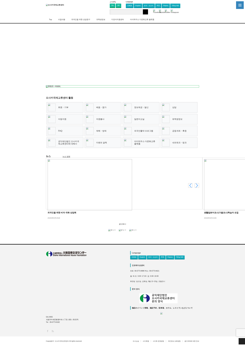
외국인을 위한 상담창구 (80, 19)
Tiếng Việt (175, 6)
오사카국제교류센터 (62, 341)
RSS (52, 331)
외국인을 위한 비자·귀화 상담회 (62, 212)
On (112, 5)
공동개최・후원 (179, 131)
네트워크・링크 (179, 143)
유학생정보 (177, 119)
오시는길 (136, 341)
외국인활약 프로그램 (143, 131)
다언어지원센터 (117, 19)
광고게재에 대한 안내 (192, 341)
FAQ (60, 131)
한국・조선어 (148, 6)
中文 (158, 6)
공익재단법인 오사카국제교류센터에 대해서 (68, 142)
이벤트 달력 (101, 143)
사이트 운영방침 (158, 341)
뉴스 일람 (66, 156)
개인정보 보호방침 (174, 341)
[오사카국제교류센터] (55, 5)
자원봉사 (100, 119)
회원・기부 (63, 107)
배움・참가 (101, 107)
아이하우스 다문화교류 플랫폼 (142, 19)
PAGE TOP (242, 341)
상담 (174, 107)
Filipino (165, 6)
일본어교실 (139, 119)
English (138, 6)
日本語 (129, 6)
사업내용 (61, 19)
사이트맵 (146, 341)
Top (50, 19)
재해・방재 (101, 131)
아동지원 (62, 119)
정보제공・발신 (141, 107)
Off (118, 5)
